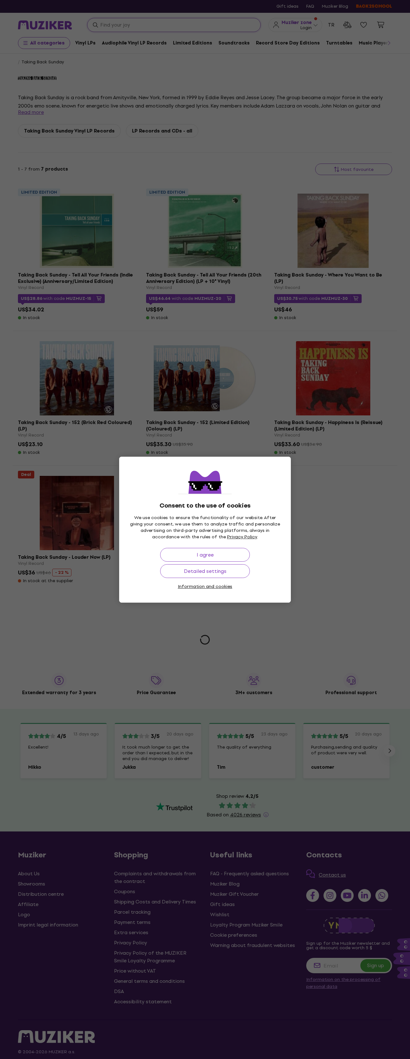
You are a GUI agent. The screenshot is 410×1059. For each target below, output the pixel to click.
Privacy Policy (242, 537)
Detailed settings (205, 571)
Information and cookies (205, 586)
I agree (205, 555)
